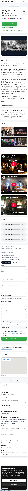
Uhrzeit (2, 313)
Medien (22, 24)
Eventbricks (7, 1)
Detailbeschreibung (7, 105)
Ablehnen (14, 484)
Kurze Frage (15, 262)
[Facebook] (14, 380)
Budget (2, 319)
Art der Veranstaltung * (6, 295)
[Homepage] (10, 380)
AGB (13, 331)
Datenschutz (5, 488)
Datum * (3, 307)
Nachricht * (3, 282)
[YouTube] (17, 380)
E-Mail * (3, 271)
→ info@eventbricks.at (6, 349)
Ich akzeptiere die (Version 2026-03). (13, 331)
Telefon (2, 277)
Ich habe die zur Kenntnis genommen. (14, 334)
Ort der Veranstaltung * (6, 301)
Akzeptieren (14, 480)
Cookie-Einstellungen (5, 490)
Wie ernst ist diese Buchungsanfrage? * (10, 324)
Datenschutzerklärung (14, 333)
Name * (2, 265)
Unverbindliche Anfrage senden (14, 338)
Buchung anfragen (6, 262)
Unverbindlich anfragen (9, 24)
